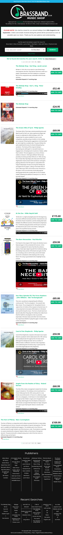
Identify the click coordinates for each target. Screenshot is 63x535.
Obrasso (36, 471)
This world (37, 518)
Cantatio (5, 478)
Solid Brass (47, 472)
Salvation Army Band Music (16, 519)
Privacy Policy (27, 532)
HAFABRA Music (16, 480)
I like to (37, 504)
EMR (16, 465)
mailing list (20, 22)
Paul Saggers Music (36, 477)
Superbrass (47, 479)
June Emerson (26, 464)
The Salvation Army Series (36, 521)
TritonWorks (57, 469)
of (57, 517)
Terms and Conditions (17, 532)
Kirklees (26, 473)
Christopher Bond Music (16, 458)
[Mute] (43, 93)
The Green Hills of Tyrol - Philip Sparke (30, 128)
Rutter (16, 510)
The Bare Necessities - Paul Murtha (29, 239)
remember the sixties (16, 515)
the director (5, 518)
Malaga (16, 504)
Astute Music (5, 462)
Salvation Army (26, 515)
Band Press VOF (5, 465)
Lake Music (26, 475)
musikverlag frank (37, 466)
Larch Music (26, 478)
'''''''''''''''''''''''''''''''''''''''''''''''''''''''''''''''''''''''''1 (30, 509)
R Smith (47, 470)
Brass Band (9, 44)
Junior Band (27, 44)
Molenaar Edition (37, 458)
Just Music (26, 466)
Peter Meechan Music (47, 461)
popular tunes (57, 507)
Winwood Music (57, 471)
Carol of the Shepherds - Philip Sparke (29, 331)
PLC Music (47, 464)
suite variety (47, 508)
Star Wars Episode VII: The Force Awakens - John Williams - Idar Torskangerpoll (31, 297)
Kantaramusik (26, 468)
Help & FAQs (31, 53)
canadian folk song (57, 514)
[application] (32, 93)
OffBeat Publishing (37, 473)
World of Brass (57, 476)
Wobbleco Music (57, 473)
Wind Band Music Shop (43, 1)
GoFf (57, 511)
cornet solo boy (37, 516)
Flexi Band (34, 44)
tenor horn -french (16, 507)
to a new (57, 504)
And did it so (26, 504)
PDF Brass (36, 480)
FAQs (33, 532)
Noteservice (37, 468)
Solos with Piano (43, 44)
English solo (47, 519)
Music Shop (37, 464)
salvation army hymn (47, 505)
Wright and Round (57, 478)
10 (35, 62)
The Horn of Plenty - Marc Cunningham (15, 420)
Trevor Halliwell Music (57, 466)
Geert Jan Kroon (16, 476)
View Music (21, 96)
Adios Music (5, 458)
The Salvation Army (36, 509)
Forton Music (16, 473)
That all (6, 511)
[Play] (17, 93)
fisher (47, 515)
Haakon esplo (5, 513)
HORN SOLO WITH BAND (26, 512)
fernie (5, 507)
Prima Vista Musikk (47, 467)
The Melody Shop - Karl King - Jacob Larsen (31, 66)
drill (16, 512)
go (47, 510)
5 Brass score (16, 522)
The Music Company (57, 458)
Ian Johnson (26, 458)
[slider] (46, 93)
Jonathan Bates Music (26, 461)
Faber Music (16, 467)
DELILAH (26, 507)
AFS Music (5, 460)
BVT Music (5, 475)
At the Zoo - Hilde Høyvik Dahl (27, 213)
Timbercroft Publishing (57, 462)
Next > (39, 62)
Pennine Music (47, 458)
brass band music (37, 507)
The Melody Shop (22, 104)
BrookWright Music (5, 472)
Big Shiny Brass (5, 469)
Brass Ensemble (18, 44)
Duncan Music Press (16, 462)
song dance (26, 519)
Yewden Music (57, 481)
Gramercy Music (16, 478)
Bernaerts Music (5, 467)
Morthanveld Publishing (36, 461)
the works (47, 517)
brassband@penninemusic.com (49, 24)
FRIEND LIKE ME (57, 509)
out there (57, 519)
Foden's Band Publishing (16, 470)
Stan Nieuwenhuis (47, 474)
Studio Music (47, 477)
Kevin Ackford (26, 471)
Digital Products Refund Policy (44, 532)
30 (47, 512)
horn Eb (5, 509)
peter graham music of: (37, 513)
